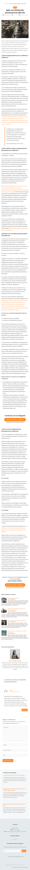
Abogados (15, 839)
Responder (24, 709)
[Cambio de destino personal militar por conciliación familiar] (4, 610)
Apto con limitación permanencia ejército (17, 620)
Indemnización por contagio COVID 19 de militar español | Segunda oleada (14, 789)
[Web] (15, 755)
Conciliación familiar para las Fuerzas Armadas (14, 775)
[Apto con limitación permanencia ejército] (4, 622)
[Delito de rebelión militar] (4, 600)
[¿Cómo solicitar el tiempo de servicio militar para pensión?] (4, 633)
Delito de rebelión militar (13, 598)
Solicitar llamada (15, 419)
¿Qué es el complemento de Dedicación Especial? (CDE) (14, 804)
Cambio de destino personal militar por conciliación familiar (16, 609)
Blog (5, 3)
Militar (8, 3)
